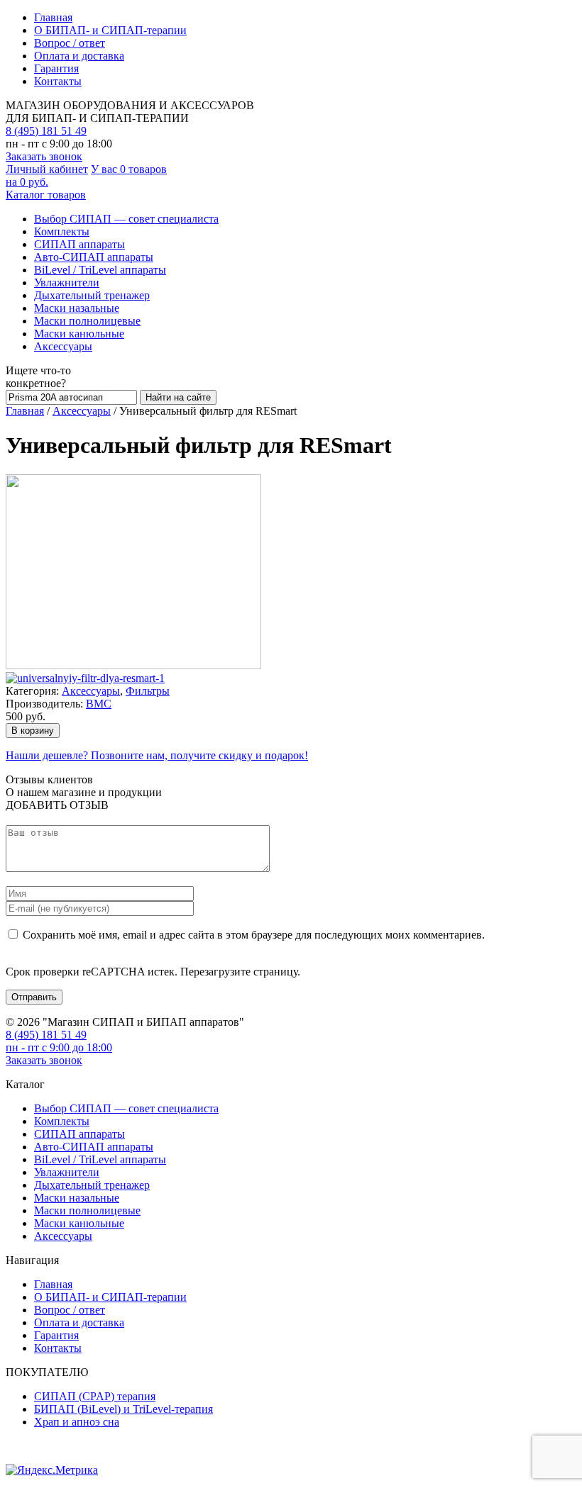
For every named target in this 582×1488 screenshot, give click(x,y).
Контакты (58, 81)
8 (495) (46, 131)
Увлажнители (66, 282)
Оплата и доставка (79, 56)
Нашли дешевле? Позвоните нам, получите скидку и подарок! (157, 755)
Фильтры (148, 691)
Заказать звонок (44, 156)
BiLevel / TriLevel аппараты (100, 270)
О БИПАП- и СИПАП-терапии (110, 30)
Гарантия (56, 68)
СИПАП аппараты (79, 244)
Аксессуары (63, 346)
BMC (98, 704)
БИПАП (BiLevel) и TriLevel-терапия (123, 1409)
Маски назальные (76, 308)
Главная (53, 17)
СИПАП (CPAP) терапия (94, 1396)
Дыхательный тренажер (92, 295)
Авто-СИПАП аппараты (93, 257)
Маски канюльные (79, 334)
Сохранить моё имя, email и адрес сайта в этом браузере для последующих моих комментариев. (254, 935)
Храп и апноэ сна (76, 1422)
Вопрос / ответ (69, 43)
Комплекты (61, 231)
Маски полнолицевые (87, 321)
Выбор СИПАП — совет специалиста (126, 219)
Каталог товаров (46, 195)
